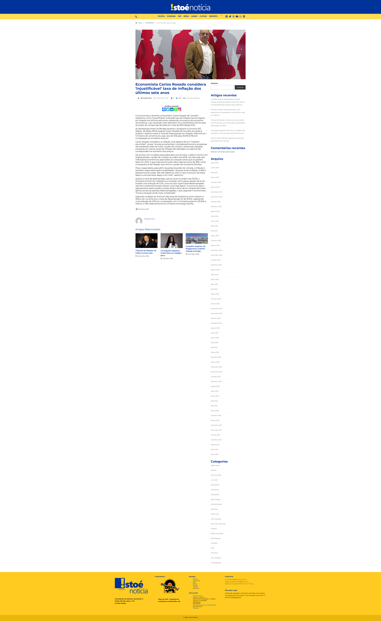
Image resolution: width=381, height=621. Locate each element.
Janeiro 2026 (215, 187)
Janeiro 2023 (215, 362)
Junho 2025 (215, 221)
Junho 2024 (215, 279)
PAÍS (179, 16)
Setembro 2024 (216, 265)
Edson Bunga (215, 499)
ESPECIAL (214, 509)
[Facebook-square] (226, 16)
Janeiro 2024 (215, 304)
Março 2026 (215, 177)
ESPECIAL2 (215, 514)
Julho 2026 (214, 163)
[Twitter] (230, 16)
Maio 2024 (214, 284)
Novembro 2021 (216, 430)
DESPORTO (213, 16)
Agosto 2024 (215, 270)
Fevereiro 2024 (216, 299)
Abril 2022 (214, 406)
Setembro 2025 (216, 206)
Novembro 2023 (216, 313)
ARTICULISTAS (216, 475)
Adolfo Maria (215, 465)
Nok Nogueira (215, 538)
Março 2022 (215, 411)
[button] (221, 15)
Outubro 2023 (215, 318)
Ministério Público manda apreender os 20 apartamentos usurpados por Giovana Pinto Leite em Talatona (228, 112)
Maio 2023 (214, 343)
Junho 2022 (215, 396)
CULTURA (203, 16)
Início (140, 23)
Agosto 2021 (215, 445)
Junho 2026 (215, 168)
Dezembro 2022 (216, 367)
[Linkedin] (244, 16)
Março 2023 (215, 352)
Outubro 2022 (215, 377)
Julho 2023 (214, 333)
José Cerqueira (216, 519)
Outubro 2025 (215, 202)
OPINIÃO (214, 543)
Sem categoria (216, 558)
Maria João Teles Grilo (218, 524)
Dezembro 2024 (216, 250)
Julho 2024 (214, 274)
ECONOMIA (171, 16)
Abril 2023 (214, 347)
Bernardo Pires (146, 98)
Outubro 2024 (216, 260)
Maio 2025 (214, 226)
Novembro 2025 (216, 197)
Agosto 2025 (215, 211)
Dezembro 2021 (216, 425)
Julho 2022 (214, 391)
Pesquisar (214, 83)
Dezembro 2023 (216, 309)
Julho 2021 (214, 449)
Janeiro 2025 (215, 245)
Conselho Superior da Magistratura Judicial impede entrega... (171, 248)
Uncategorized (216, 563)
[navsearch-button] (136, 16)
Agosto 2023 (215, 328)
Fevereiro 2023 (216, 357)
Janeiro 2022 (215, 420)
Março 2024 (215, 294)
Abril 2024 (214, 289)
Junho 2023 (215, 338)
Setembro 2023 (216, 323)
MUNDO (194, 16)
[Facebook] (164, 109)
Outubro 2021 (215, 435)
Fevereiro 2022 (216, 415)
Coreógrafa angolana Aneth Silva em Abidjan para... (147, 253)
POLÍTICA (161, 16)
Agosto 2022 (215, 386)
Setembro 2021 (216, 440)
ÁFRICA (186, 16)
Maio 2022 (214, 401)
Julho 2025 (214, 216)
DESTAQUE (215, 490)
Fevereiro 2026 (216, 182)
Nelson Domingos (217, 533)
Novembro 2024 (216, 255)
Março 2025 (215, 236)
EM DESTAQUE (216, 504)
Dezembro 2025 (216, 192)
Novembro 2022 (216, 372)
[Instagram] (179, 109)
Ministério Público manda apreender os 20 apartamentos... (198, 271)
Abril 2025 (214, 231)
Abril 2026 (214, 172)
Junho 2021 (215, 454)
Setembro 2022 (216, 381)
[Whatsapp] (175, 109)
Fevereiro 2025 (216, 240)
